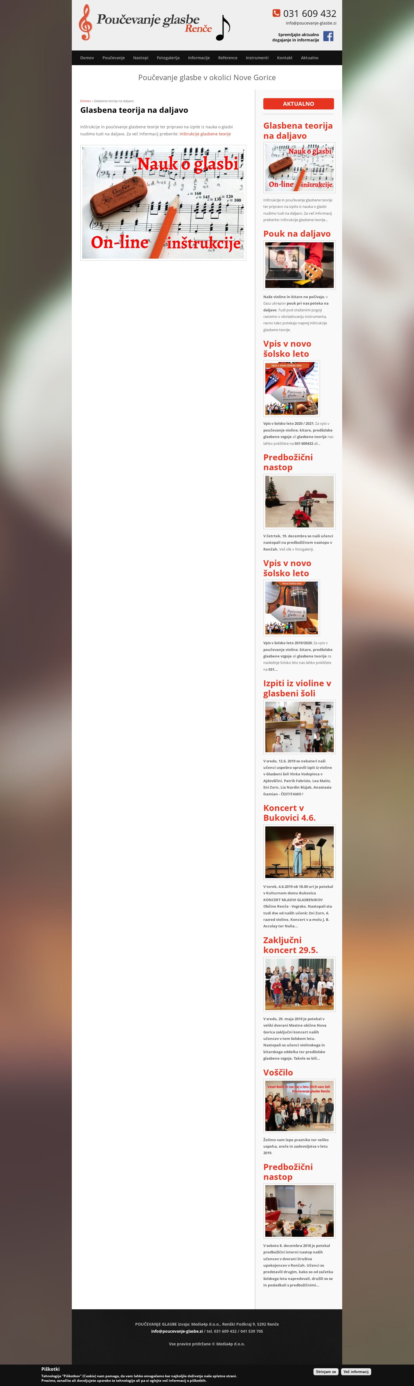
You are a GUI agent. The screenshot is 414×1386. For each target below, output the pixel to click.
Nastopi (140, 57)
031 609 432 (310, 13)
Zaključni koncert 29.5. (290, 945)
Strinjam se (326, 1372)
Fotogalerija (168, 57)
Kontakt (285, 57)
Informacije (199, 57)
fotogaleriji (304, 549)
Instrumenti (257, 57)
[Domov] (154, 22)
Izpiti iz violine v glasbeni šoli (297, 688)
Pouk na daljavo (297, 233)
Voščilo (278, 1072)
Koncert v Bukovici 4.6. (289, 812)
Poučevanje (114, 57)
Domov (87, 57)
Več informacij (356, 1372)
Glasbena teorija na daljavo (298, 130)
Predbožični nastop (288, 462)
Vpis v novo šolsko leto (287, 348)
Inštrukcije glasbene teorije (205, 134)
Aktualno (310, 57)
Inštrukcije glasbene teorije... (304, 219)
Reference (227, 57)
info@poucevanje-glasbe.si (311, 23)
